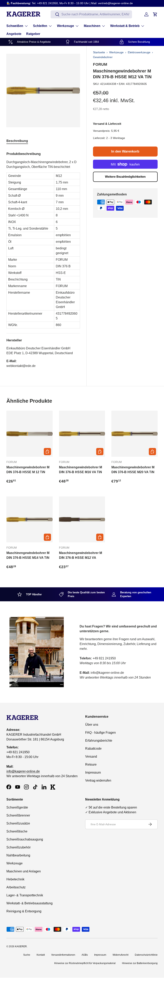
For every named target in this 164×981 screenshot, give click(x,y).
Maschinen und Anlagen (23, 871)
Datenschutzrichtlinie (146, 954)
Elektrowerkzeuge (139, 52)
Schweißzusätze (18, 823)
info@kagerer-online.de (23, 771)
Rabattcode (93, 748)
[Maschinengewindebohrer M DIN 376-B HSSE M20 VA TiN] (134, 434)
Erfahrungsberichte (98, 740)
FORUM (100, 64)
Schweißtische (16, 831)
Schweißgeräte (17, 807)
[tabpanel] (43, 258)
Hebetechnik (15, 879)
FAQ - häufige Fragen (100, 732)
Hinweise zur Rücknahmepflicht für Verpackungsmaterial (85, 963)
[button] (155, 14)
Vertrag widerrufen (98, 780)
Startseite (99, 52)
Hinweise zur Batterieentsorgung (140, 963)
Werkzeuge (116, 52)
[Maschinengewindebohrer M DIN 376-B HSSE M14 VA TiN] (29, 519)
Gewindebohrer (103, 57)
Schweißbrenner (18, 815)
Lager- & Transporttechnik (24, 895)
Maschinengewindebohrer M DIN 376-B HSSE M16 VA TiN (80, 470)
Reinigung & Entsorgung (23, 911)
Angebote (13, 34)
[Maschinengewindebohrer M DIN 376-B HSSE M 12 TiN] (29, 434)
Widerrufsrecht (120, 954)
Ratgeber (33, 34)
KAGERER (21, 946)
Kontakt (41, 954)
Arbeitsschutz (16, 887)
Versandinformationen (63, 954)
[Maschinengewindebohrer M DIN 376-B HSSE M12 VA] (82, 519)
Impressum (93, 772)
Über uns (91, 724)
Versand (91, 756)
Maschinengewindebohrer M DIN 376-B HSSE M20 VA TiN (132, 470)
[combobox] (91, 14)
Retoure (91, 764)
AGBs (85, 954)
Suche (26, 954)
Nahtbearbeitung (18, 855)
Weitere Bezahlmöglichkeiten (125, 176)
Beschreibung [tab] (17, 141)
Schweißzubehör (18, 847)
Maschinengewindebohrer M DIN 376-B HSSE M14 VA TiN (27, 555)
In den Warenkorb (125, 151)
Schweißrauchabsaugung (24, 839)
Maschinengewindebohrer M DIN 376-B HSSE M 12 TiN (27, 470)
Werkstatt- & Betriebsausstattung (29, 903)
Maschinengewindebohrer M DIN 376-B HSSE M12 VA (80, 555)
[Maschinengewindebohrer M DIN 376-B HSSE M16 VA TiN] (82, 434)
